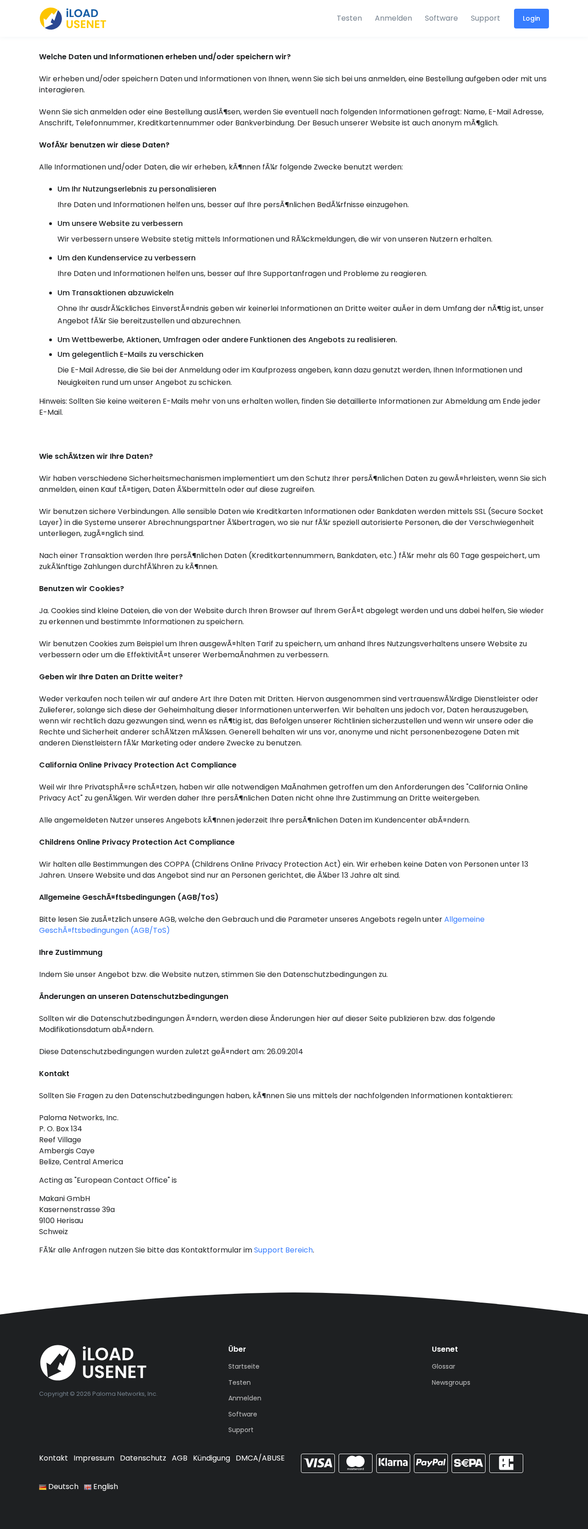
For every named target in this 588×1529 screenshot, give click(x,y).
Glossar (443, 1366)
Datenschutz (143, 1458)
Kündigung (211, 1458)
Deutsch (62, 1486)
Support (485, 18)
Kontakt (53, 1458)
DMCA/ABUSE (260, 1458)
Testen (349, 18)
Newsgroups (451, 1382)
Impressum (94, 1458)
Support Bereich (283, 1250)
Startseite (244, 1366)
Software (441, 18)
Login (531, 18)
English (104, 1486)
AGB (179, 1458)
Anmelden (393, 18)
